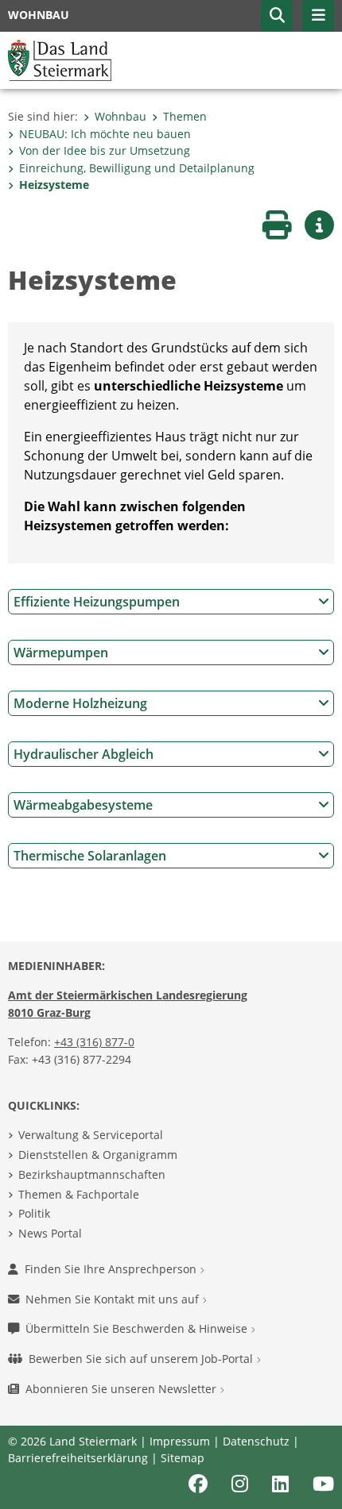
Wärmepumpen (61, 652)
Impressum (180, 1441)
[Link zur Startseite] (59, 58)
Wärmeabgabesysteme (83, 805)
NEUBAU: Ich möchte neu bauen (105, 133)
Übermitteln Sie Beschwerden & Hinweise (138, 1328)
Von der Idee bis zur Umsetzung (104, 150)
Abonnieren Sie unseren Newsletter (122, 1388)
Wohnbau (120, 116)
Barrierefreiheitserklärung (78, 1457)
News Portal (50, 1233)
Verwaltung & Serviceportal (90, 1134)
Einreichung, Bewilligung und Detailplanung (137, 167)
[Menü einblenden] (318, 16)
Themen (185, 116)
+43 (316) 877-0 (94, 1041)
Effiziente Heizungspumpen (97, 601)
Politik (34, 1213)
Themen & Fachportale (78, 1194)
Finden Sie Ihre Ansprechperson (112, 1268)
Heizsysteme (54, 184)
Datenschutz (256, 1441)
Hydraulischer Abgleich (84, 754)
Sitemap (182, 1457)
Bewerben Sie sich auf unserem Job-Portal (142, 1358)
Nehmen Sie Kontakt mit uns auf (113, 1299)
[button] (277, 16)
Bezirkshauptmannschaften (91, 1174)
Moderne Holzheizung (80, 703)
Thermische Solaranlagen (90, 855)
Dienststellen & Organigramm (97, 1154)
